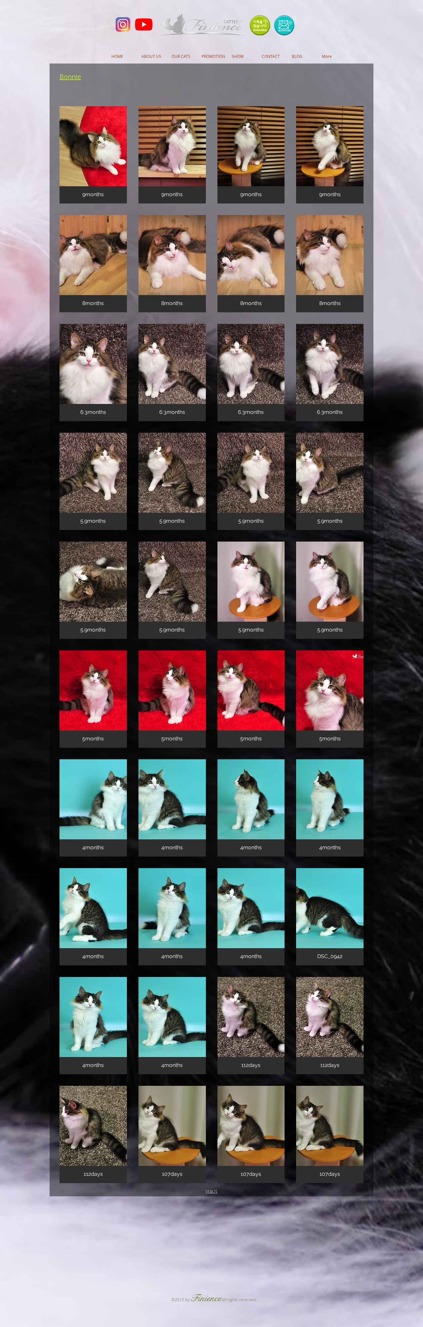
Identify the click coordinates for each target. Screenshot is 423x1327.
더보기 (211, 1191)
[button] (93, 154)
